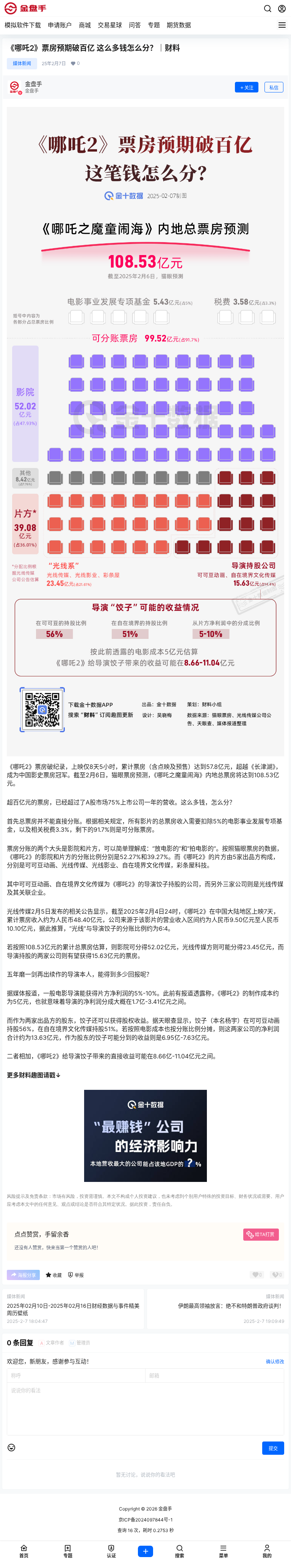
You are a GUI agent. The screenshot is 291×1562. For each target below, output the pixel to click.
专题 (154, 25)
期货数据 (179, 25)
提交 (273, 1448)
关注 (248, 88)
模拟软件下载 (23, 25)
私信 (273, 88)
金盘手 (164, 1509)
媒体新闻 (22, 63)
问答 (135, 25)
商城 (85, 25)
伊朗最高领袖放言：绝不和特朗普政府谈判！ (231, 1305)
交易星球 (110, 25)
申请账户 (60, 25)
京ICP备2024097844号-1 (146, 1520)
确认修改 (275, 1362)
